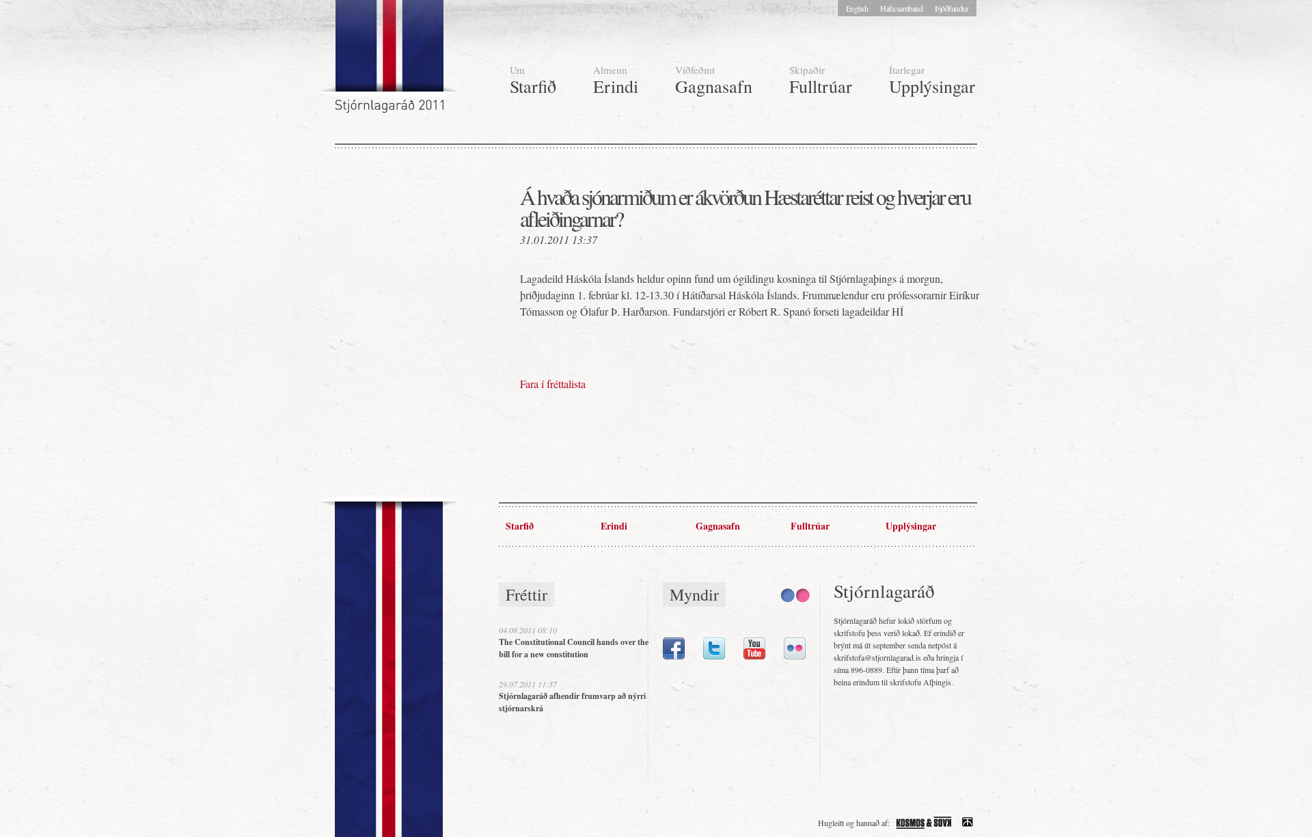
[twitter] (714, 655)
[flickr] (795, 655)
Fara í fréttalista (553, 383)
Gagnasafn (713, 80)
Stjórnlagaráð (391, 61)
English (857, 8)
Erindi (615, 80)
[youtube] (754, 655)
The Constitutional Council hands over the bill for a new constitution (573, 648)
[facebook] (674, 655)
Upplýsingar (932, 80)
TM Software (967, 823)
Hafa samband (901, 8)
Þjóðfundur (951, 8)
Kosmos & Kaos (924, 823)
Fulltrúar (820, 80)
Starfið (533, 80)
